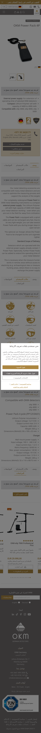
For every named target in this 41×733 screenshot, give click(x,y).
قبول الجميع (21, 367)
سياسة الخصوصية (25, 384)
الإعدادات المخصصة (21, 378)
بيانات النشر (14, 384)
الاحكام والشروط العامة (20, 387)
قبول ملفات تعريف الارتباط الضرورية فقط (21, 373)
